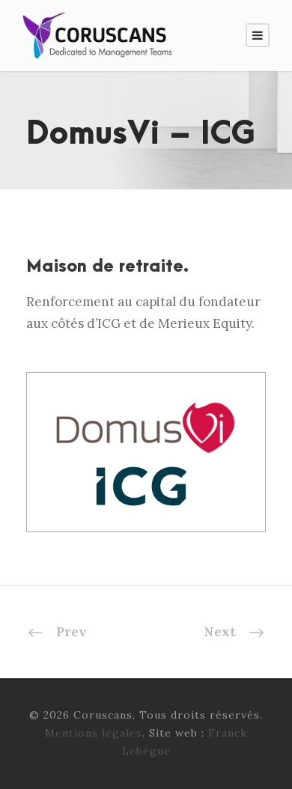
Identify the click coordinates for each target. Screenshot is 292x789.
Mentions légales (93, 733)
